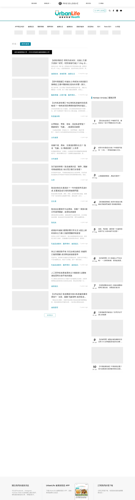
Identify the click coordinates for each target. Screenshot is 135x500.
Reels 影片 (107, 26)
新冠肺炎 (91, 26)
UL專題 (117, 26)
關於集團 (34, 3)
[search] (110, 11)
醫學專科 (50, 26)
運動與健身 (80, 26)
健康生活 (60, 26)
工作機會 (101, 3)
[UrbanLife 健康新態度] (67, 14)
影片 (98, 26)
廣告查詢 (88, 3)
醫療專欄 (41, 26)
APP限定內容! (19, 26)
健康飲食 (70, 26)
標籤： (15, 44)
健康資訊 (31, 26)
